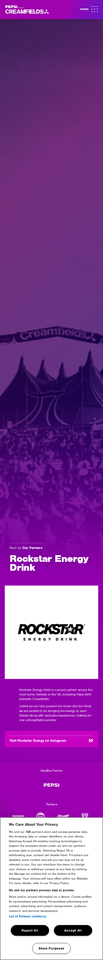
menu (88, 11)
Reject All (30, 930)
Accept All (73, 930)
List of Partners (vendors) (27, 916)
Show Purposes (51, 948)
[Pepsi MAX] (51, 787)
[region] (51, 888)
